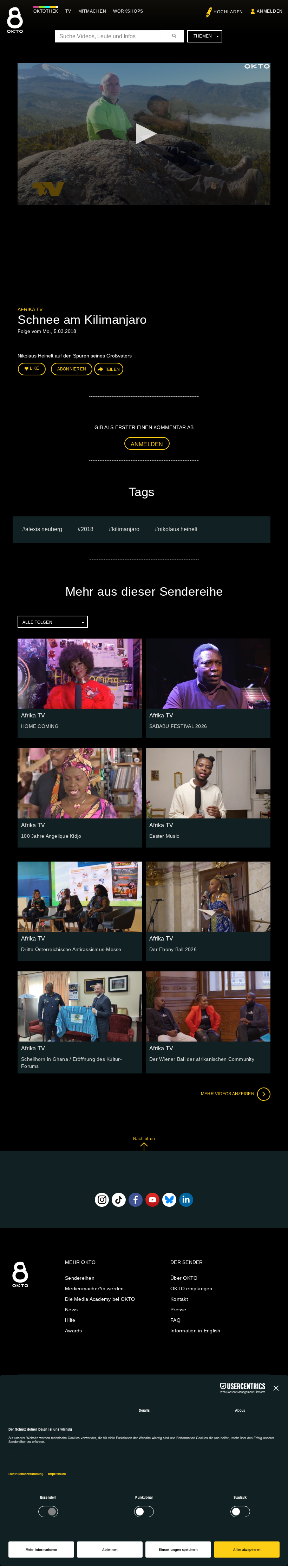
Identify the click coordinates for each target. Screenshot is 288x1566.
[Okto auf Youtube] (152, 1200)
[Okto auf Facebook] (136, 1200)
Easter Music (164, 836)
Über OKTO (183, 1278)
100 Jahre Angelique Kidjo (51, 836)
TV (68, 11)
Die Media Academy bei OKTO (100, 1299)
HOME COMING (40, 726)
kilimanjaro (125, 529)
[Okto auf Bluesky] (169, 1200)
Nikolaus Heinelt (177, 529)
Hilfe (70, 1320)
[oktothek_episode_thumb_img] (80, 673)
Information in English (195, 1330)
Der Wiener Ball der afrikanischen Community (201, 1059)
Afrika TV (30, 309)
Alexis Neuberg (43, 529)
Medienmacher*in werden (94, 1288)
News (71, 1309)
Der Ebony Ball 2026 (173, 949)
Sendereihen (79, 1278)
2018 (87, 529)
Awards (73, 1330)
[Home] (20, 1287)
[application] (144, 134)
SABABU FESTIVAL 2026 (178, 726)
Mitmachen (92, 11)
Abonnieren (71, 369)
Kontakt (179, 1299)
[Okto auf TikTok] (119, 1200)
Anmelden (147, 444)
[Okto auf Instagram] (102, 1200)
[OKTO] (15, 26)
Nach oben (144, 1138)
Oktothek (45, 11)
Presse (178, 1309)
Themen (203, 36)
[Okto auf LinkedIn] (186, 1200)
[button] (144, 133)
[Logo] (257, 66)
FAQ (175, 1320)
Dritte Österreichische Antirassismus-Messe (71, 949)
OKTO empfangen (191, 1288)
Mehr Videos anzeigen (228, 1093)
